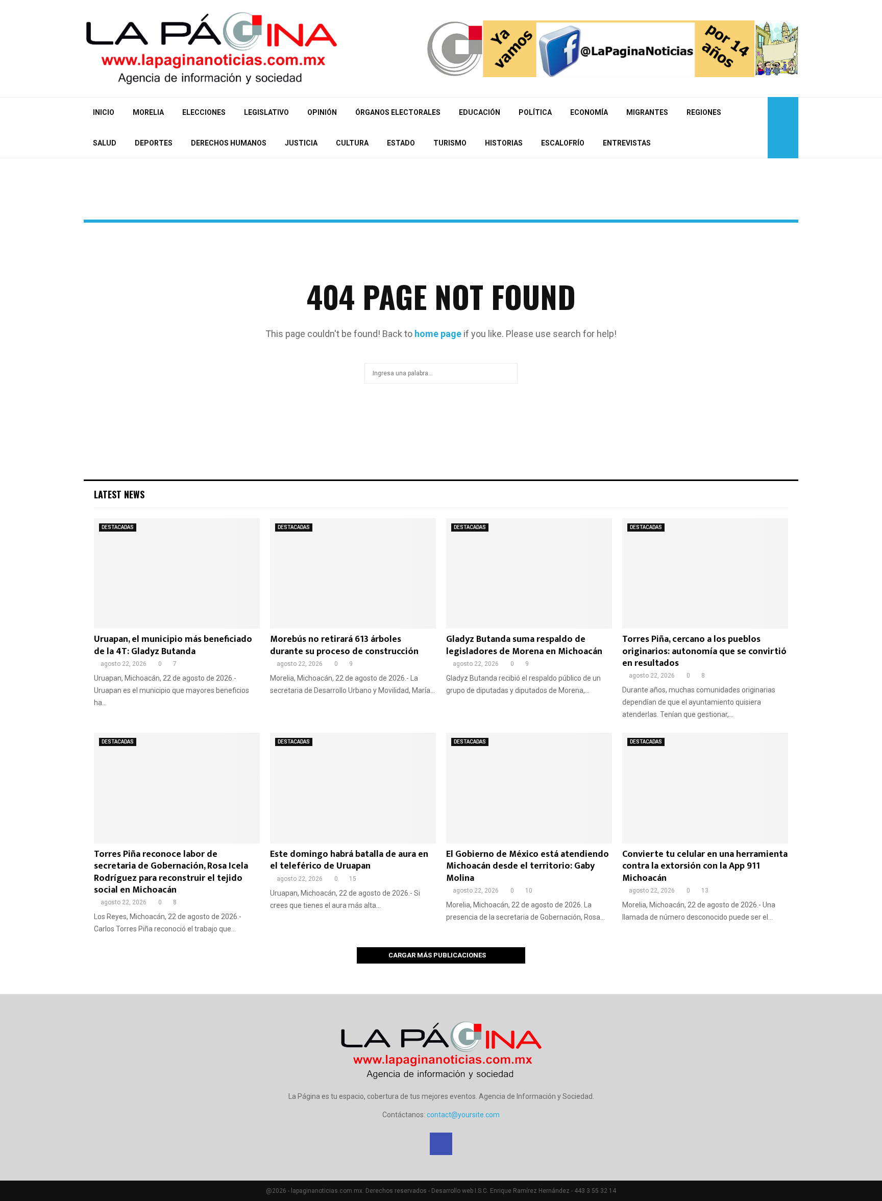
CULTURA (352, 143)
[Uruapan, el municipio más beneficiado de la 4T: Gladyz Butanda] (177, 573)
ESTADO (401, 143)
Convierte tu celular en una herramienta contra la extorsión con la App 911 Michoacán (705, 866)
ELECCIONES (204, 112)
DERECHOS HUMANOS (228, 143)
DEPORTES (154, 143)
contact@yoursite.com (463, 1115)
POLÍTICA (535, 112)
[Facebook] (757, 128)
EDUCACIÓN (479, 112)
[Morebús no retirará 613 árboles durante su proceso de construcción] (353, 573)
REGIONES (704, 112)
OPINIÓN (322, 112)
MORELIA (148, 112)
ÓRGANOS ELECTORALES (397, 112)
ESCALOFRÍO (562, 143)
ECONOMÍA (589, 112)
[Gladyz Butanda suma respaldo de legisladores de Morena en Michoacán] (529, 573)
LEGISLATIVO (266, 112)
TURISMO (450, 143)
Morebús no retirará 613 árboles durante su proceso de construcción (344, 645)
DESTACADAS (118, 527)
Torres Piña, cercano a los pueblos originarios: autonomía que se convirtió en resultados (704, 651)
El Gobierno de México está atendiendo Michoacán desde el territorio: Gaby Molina (527, 866)
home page (437, 333)
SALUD (104, 143)
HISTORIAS (504, 143)
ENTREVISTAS (627, 143)
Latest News (119, 494)
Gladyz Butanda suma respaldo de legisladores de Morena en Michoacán (524, 645)
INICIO (103, 112)
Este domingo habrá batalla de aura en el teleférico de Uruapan (349, 860)
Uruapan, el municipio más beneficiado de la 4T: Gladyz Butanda (173, 645)
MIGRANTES (647, 112)
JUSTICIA (301, 143)
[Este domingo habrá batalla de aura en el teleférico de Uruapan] (353, 788)
